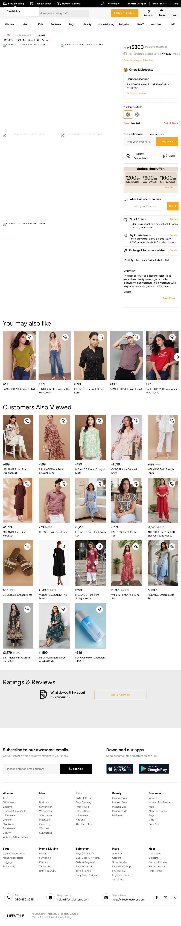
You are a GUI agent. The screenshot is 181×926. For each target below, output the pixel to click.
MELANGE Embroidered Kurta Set (16, 534)
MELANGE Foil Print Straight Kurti (89, 391)
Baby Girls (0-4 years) (88, 857)
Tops (5, 798)
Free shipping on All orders (138, 60)
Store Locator (119, 862)
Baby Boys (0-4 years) (88, 875)
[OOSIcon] (137, 114)
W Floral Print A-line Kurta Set (125, 596)
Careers (116, 857)
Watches (44, 828)
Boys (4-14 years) (85, 853)
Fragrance (40, 35)
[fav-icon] (148, 12)
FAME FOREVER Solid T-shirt (19, 389)
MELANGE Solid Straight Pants (161, 471)
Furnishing (45, 857)
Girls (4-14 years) (85, 862)
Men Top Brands (158, 811)
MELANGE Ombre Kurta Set (161, 596)
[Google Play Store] (154, 769)
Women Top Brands (159, 802)
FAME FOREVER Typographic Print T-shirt (162, 391)
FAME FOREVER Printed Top (124, 534)
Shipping (154, 857)
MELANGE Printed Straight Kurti (90, 471)
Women (153, 798)
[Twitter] (166, 897)
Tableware (45, 866)
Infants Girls (82, 806)
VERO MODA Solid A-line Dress (53, 596)
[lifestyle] (15, 916)
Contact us (155, 853)
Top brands (9, 866)
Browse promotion (137, 93)
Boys (151, 815)
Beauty (7, 832)
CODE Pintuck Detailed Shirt (124, 471)
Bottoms (7, 806)
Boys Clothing (83, 802)
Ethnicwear (9, 802)
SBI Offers (118, 879)
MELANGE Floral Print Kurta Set (90, 534)
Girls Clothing (83, 798)
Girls (151, 819)
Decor (42, 853)
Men (9, 35)
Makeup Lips (119, 806)
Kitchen (43, 862)
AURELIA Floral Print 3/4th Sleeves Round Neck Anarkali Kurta (162, 534)
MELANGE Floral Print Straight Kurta (51, 471)
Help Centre (155, 870)
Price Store (155, 824)
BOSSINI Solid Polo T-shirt (53, 532)
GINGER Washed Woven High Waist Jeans (55, 391)
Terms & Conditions (43, 917)
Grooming (44, 824)
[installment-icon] (126, 53)
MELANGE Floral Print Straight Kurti (15, 471)
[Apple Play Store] (119, 769)
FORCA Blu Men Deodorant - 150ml (90, 659)
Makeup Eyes (119, 798)
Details (169, 187)
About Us (117, 853)
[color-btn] (137, 114)
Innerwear (45, 819)
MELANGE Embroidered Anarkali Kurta (52, 659)
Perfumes (117, 815)
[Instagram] (175, 897)
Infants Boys (83, 811)
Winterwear (9, 815)
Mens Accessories (13, 857)
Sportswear (9, 828)
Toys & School (83, 870)
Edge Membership (122, 875)
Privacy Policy (63, 917)
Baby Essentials (84, 866)
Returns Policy (157, 866)
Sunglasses (45, 832)
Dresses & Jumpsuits (14, 811)
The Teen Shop (84, 824)
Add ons (80, 819)
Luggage (7, 862)
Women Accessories (14, 853)
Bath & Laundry (47, 870)
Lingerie (7, 819)
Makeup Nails (119, 811)
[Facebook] (156, 897)
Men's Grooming (23, 35)
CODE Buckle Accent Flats (17, 594)
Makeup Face (119, 802)
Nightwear (8, 824)
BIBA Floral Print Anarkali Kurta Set (16, 659)
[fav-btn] (29, 337)
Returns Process (158, 862)
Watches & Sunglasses (15, 837)
